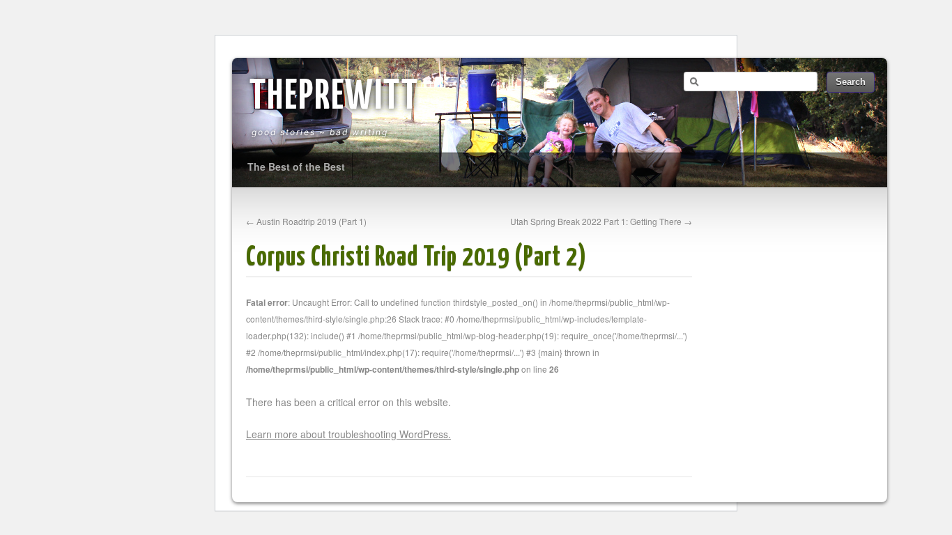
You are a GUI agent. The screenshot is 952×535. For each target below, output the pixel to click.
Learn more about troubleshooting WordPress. (348, 434)
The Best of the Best (296, 166)
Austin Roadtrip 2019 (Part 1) (306, 221)
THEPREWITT (334, 97)
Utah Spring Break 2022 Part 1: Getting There (601, 221)
